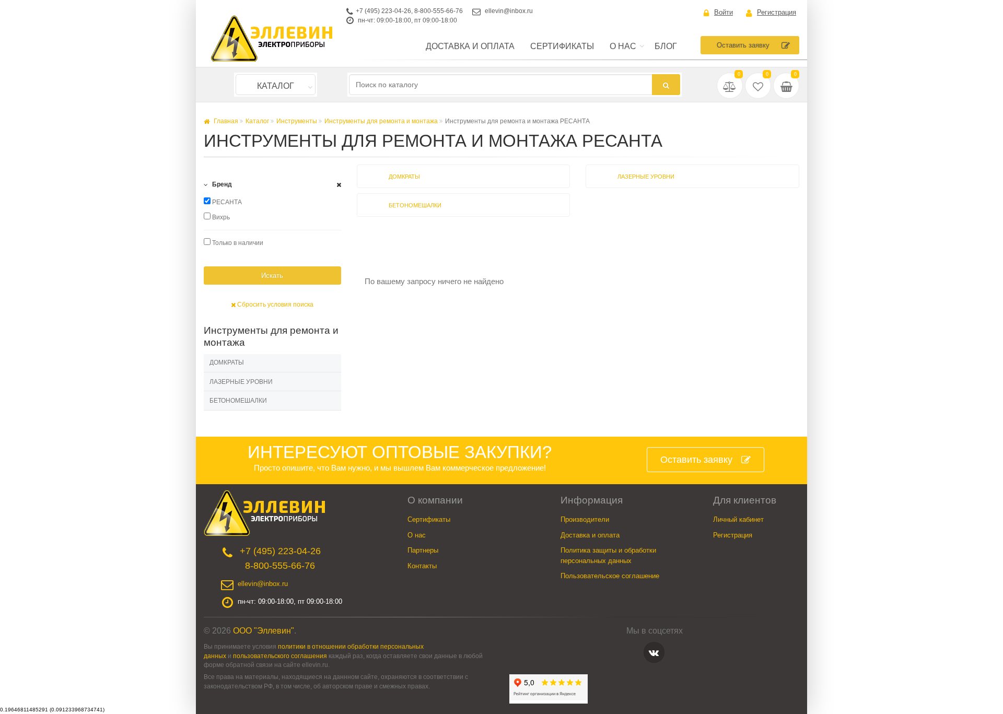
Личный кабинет (738, 519)
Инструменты (296, 121)
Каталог (275, 85)
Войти (723, 12)
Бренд (221, 184)
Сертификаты (562, 46)
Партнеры (422, 550)
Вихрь (220, 217)
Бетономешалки (238, 400)
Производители (585, 519)
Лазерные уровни (241, 381)
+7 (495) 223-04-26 (383, 11)
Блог (666, 46)
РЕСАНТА (226, 202)
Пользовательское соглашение (610, 576)
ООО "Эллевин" (263, 630)
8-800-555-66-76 (438, 11)
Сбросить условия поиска (274, 304)
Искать (272, 275)
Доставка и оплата (470, 46)
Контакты (422, 566)
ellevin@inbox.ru (509, 11)
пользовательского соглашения (280, 655)
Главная (225, 121)
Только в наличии (237, 243)
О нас (623, 46)
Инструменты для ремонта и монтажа (381, 121)
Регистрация (776, 12)
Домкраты (226, 362)
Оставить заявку (743, 45)
